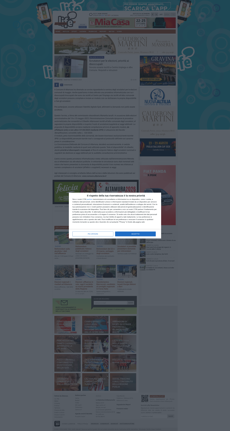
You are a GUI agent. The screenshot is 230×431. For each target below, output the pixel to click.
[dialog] (115, 215)
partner (89, 199)
